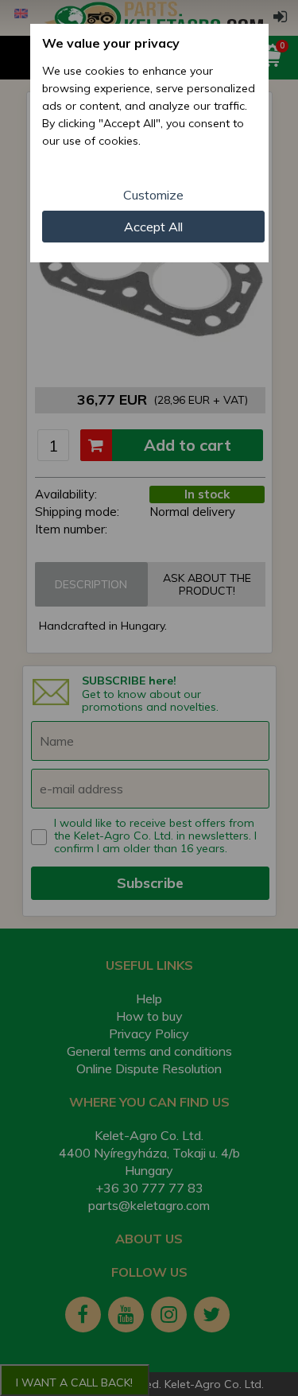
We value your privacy (111, 43)
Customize (153, 195)
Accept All (153, 227)
